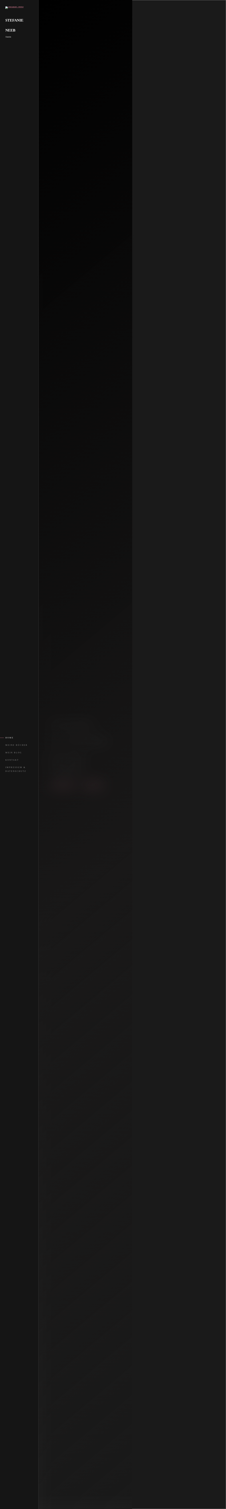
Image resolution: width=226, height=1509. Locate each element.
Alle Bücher (62, 785)
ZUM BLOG (92, 785)
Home (9, 738)
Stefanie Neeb (14, 25)
